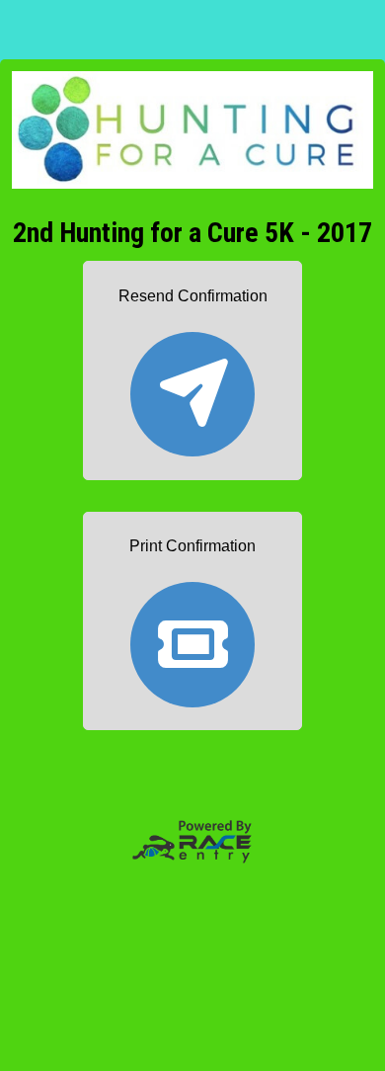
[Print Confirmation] (192, 635)
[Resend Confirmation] (192, 384)
